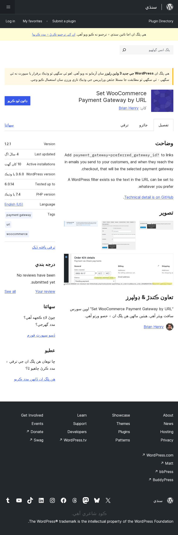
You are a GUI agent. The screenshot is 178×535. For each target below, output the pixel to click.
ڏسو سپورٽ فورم (41, 335)
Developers (77, 431)
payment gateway (18, 215)
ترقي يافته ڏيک (43, 247)
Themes (123, 423)
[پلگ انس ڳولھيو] (124, 50)
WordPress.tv (73, 440)
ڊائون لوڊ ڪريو (17, 101)
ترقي (124, 125)
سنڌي (157, 500)
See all (10, 291)
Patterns (122, 440)
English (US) (14, 204)
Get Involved (32, 415)
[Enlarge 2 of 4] (129, 227)
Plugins (124, 431)
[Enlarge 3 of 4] (91, 227)
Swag (36, 440)
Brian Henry (129, 108)
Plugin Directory (161, 21)
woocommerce (17, 234)
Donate (34, 431)
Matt (166, 463)
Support (80, 423)
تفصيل (163, 125)
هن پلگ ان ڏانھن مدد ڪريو (34, 379)
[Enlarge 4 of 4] (167, 260)
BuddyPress (160, 479)
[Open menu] (7, 7)
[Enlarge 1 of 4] (167, 227)
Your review (45, 291)
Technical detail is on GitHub (148, 197)
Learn (82, 415)
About (168, 415)
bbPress (164, 471)
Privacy (167, 440)
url (8, 224)
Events (37, 423)
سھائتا (9, 125)
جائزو (143, 125)
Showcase (121, 415)
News (168, 423)
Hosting (166, 431)
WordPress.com (157, 455)
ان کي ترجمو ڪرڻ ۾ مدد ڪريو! (53, 34)
